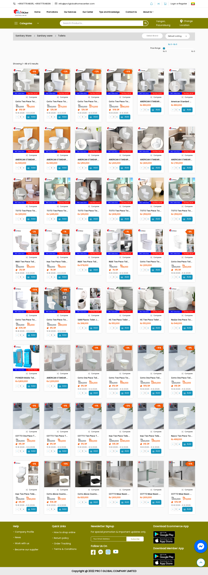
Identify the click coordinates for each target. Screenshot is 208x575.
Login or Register (179, 3)
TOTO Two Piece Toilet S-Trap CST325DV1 (98, 211)
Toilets (61, 35)
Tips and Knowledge (109, 12)
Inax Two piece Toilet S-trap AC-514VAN (34, 494)
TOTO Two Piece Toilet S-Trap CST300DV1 (160, 211)
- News (17, 537)
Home (37, 12)
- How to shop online (63, 532)
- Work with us (21, 543)
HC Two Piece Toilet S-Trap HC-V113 (157, 320)
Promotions (52, 12)
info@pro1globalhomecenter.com (77, 3)
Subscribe (135, 539)
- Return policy (60, 538)
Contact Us (131, 12)
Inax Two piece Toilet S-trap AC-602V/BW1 (160, 436)
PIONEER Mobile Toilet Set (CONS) (31, 378)
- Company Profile (23, 531)
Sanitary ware (44, 35)
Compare (33, 97)
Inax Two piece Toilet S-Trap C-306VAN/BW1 (68, 262)
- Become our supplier (25, 549)
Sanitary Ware (24, 35)
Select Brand (152, 35)
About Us (147, 12)
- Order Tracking (61, 543)
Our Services (70, 12)
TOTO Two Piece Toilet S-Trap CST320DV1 (129, 211)
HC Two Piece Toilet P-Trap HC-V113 (126, 320)
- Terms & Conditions (64, 549)
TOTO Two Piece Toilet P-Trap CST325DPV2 (36, 211)
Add (33, 116)
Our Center (88, 12)
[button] (201, 563)
